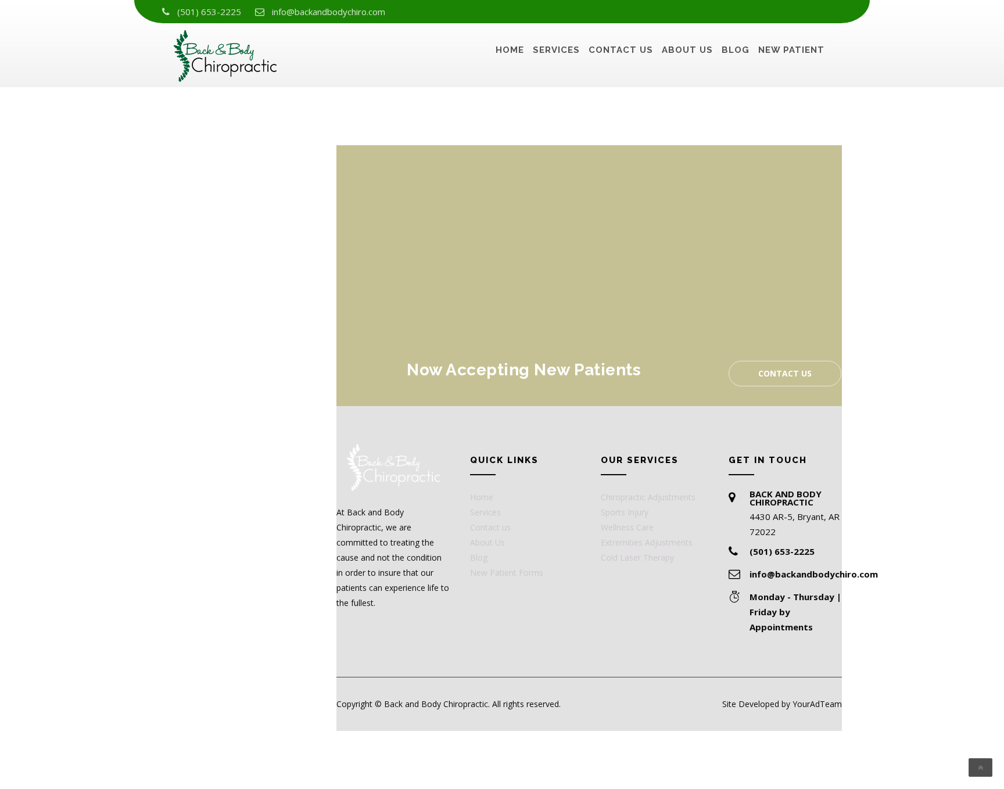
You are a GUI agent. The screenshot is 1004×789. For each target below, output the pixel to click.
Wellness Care (627, 527)
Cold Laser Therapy (637, 557)
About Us (687, 50)
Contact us (621, 50)
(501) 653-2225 (209, 11)
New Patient (791, 50)
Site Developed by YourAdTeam (782, 703)
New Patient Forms (506, 572)
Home (510, 50)
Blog (736, 50)
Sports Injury (624, 512)
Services (556, 50)
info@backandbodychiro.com (328, 11)
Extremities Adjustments (647, 542)
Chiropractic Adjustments (648, 497)
